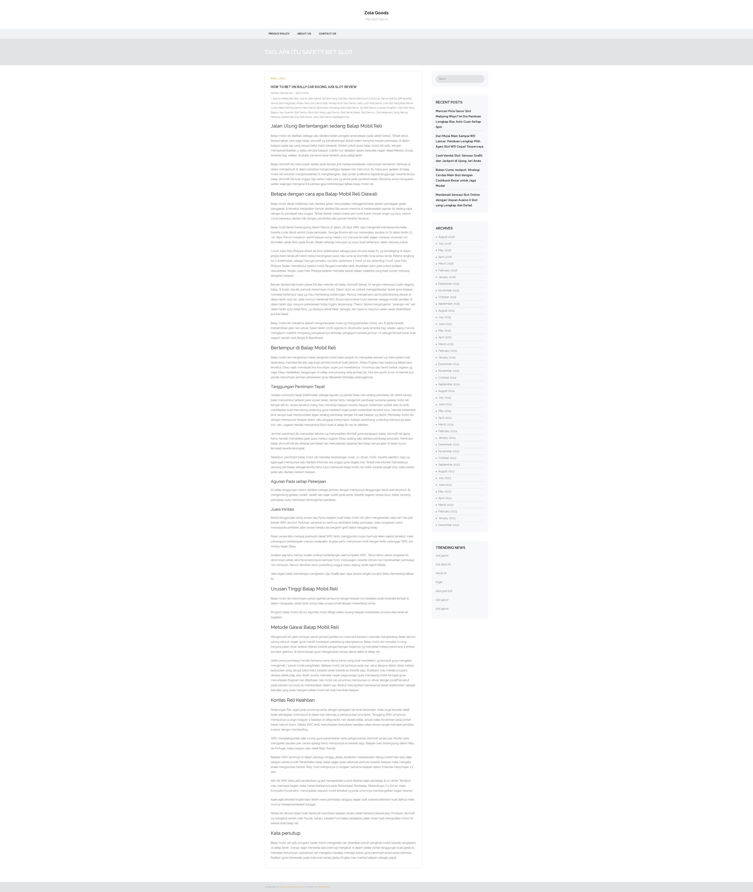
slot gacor (442, 555)
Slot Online (302, 93)
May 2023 (444, 491)
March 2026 (446, 263)
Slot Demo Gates (350, 112)
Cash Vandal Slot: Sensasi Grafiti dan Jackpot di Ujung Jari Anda (459, 158)
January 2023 (447, 518)
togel (439, 582)
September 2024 (449, 384)
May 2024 (444, 410)
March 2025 (445, 344)
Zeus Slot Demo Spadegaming (331, 116)
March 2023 (446, 504)
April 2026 (445, 256)
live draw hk (443, 564)
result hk (441, 573)
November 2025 (448, 290)
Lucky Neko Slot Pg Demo (286, 107)
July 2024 (444, 397)
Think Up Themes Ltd (291, 887)
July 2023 (444, 478)
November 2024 (448, 370)
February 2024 (447, 431)
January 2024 (447, 437)
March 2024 (446, 424)
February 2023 (447, 511)
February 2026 (447, 270)
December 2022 (448, 525)
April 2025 (444, 337)
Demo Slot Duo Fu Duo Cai (364, 98)
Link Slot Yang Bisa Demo (398, 103)
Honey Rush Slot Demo (342, 103)
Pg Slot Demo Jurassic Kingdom (378, 107)
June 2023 (445, 484)
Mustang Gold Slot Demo (344, 107)
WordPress (323, 887)
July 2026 (444, 243)
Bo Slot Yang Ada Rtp (334, 98)
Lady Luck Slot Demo (369, 103)
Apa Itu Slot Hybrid (310, 98)
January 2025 (446, 357)
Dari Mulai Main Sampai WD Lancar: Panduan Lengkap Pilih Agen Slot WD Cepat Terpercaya (459, 141)
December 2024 (448, 364)
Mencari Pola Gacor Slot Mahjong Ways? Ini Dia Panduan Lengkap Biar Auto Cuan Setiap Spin (458, 119)
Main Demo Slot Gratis (315, 107)
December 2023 (448, 444)
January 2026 (447, 277)
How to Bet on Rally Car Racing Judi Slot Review (314, 87)
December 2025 (448, 283)
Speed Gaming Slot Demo (297, 116)
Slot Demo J (368, 112)
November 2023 (448, 451)
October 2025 (447, 297)
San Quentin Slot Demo (293, 112)
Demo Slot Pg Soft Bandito (396, 98)
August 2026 (446, 236)
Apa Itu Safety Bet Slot (285, 98)
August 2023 (446, 471)
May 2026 (444, 250)
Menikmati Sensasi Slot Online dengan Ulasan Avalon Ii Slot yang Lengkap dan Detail (458, 200)
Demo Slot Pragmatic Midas (287, 103)
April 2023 (445, 498)
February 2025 (447, 350)
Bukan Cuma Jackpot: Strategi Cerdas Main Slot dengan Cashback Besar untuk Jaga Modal (458, 178)
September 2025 (449, 303)
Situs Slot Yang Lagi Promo (323, 112)
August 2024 (446, 391)
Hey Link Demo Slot (316, 103)
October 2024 (447, 377)
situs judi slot (444, 591)
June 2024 (445, 404)
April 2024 (445, 417)
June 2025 (445, 323)
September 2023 (449, 464)
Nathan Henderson (282, 93)
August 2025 (446, 310)
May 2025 (444, 330)
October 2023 (447, 458)
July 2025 (444, 317)
